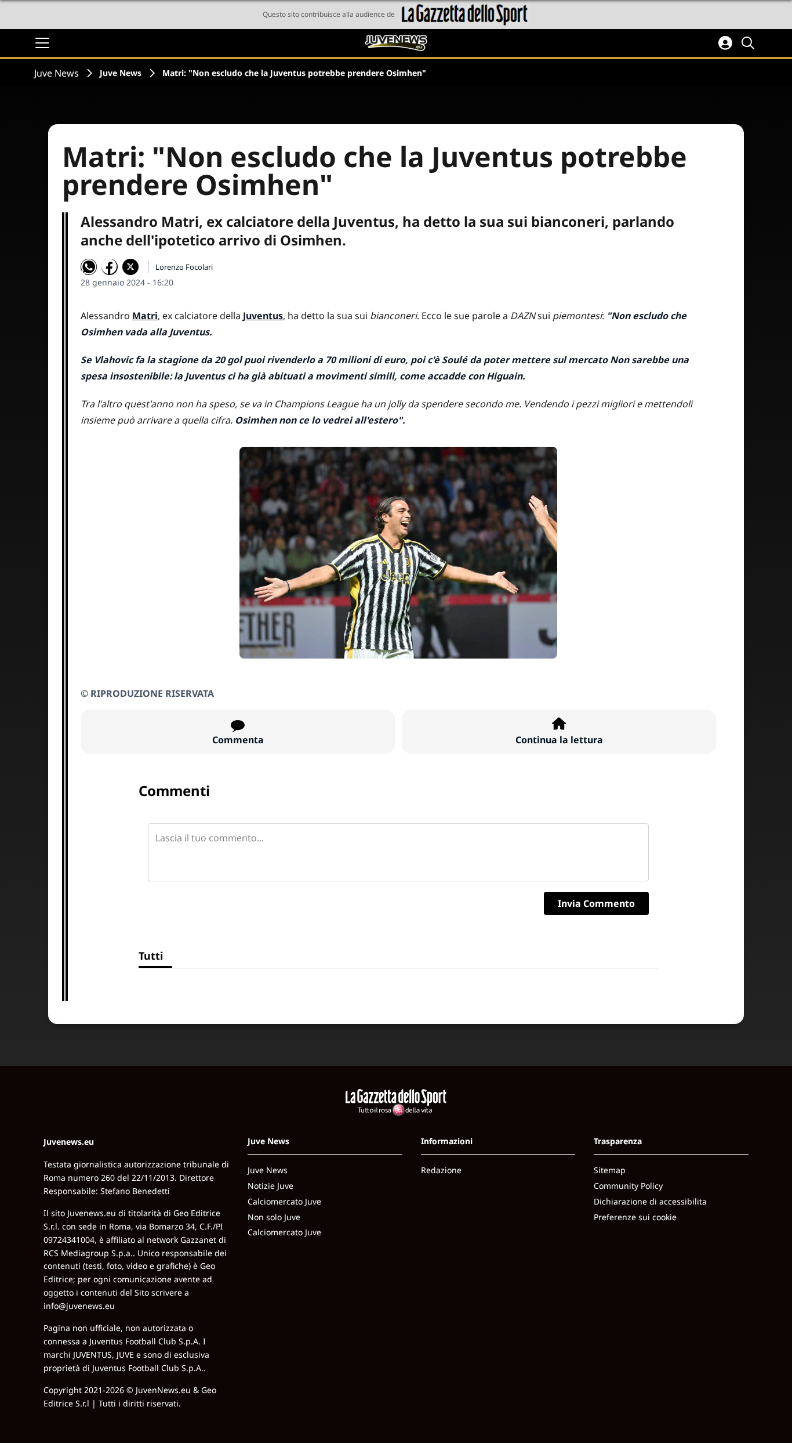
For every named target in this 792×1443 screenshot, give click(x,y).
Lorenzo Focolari (184, 267)
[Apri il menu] (42, 43)
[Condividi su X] (130, 267)
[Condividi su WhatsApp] (89, 267)
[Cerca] (750, 43)
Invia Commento (596, 903)
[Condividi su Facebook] (109, 267)
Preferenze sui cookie (635, 1217)
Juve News (56, 73)
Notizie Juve (270, 1185)
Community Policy (628, 1185)
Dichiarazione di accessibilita (650, 1201)
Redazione (441, 1170)
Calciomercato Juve (284, 1201)
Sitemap (610, 1170)
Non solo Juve (274, 1217)
